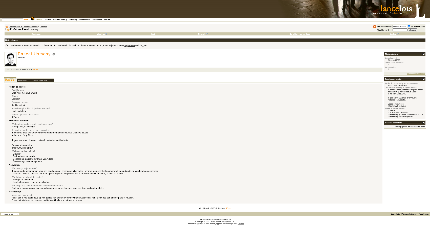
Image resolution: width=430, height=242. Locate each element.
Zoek (26, 20)
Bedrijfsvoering (60, 20)
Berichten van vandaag (300, 34)
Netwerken (97, 20)
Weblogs (101, 34)
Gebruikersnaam (384, 26)
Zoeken (393, 34)
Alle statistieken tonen (416, 74)
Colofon (241, 224)
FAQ (153, 34)
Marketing (73, 20)
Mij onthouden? (418, 27)
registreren (129, 45)
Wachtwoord (383, 30)
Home (39, 20)
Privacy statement (409, 214)
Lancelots (395, 214)
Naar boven (424, 214)
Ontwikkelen (85, 20)
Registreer (36, 34)
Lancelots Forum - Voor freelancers (23, 27)
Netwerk (201, 34)
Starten (48, 20)
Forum (107, 20)
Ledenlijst (43, 27)
